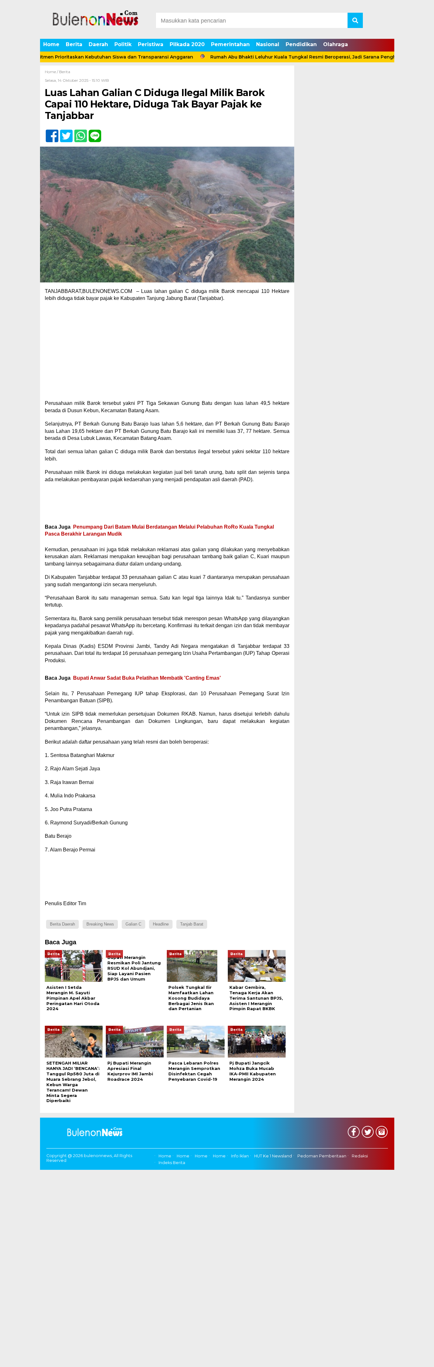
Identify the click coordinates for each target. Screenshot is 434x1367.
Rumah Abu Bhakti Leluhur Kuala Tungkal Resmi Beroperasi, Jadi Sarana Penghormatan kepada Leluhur (302, 57)
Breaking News (100, 924)
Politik (123, 44)
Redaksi (360, 1156)
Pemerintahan (230, 44)
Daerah (98, 44)
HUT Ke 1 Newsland (273, 1156)
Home (51, 44)
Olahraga (335, 44)
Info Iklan (240, 1156)
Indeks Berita (172, 1162)
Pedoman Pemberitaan (321, 1156)
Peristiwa (150, 44)
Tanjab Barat (191, 924)
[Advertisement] (167, 352)
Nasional (267, 44)
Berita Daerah (62, 924)
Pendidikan (301, 44)
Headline (161, 924)
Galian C (133, 924)
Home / (52, 71)
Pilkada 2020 (187, 44)
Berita (74, 44)
